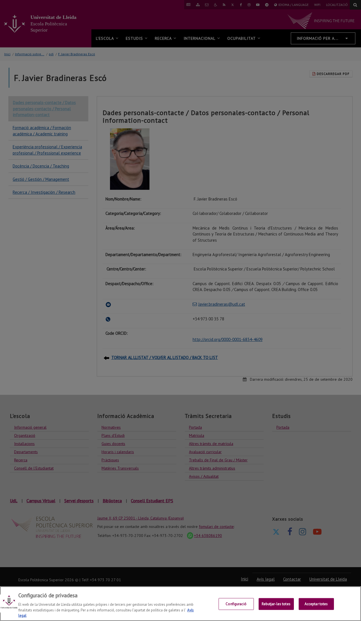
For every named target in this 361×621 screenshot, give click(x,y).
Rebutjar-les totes (276, 604)
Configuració (236, 604)
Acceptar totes (316, 604)
